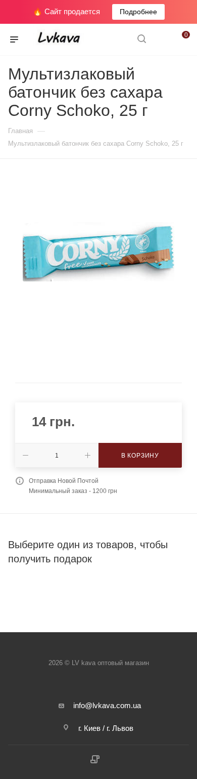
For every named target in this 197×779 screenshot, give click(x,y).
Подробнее (138, 12)
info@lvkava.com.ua (107, 705)
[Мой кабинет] (160, 39)
